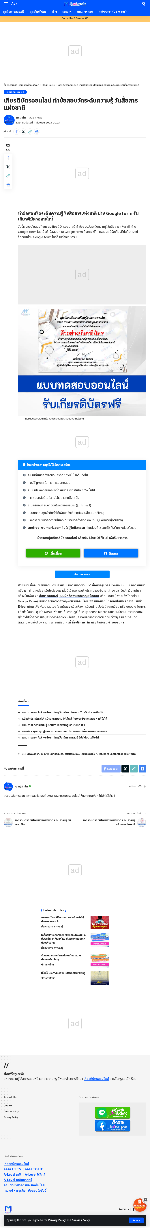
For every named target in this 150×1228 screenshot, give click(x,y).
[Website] (140, 787)
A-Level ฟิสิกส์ (35, 1174)
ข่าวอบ (116, 622)
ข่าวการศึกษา (57, 617)
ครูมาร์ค (21, 117)
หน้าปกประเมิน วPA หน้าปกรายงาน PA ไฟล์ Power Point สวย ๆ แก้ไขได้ (64, 719)
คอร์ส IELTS (12, 1169)
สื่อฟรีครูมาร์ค (101, 585)
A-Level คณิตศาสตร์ (18, 1180)
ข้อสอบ (94, 596)
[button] (136, 1220)
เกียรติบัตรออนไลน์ (15, 92)
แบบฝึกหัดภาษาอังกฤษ (74, 596)
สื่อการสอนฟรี (48, 596)
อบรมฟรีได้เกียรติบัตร (51, 754)
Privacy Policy (57, 1220)
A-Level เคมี (12, 1174)
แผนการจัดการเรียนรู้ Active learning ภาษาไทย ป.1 (53, 725)
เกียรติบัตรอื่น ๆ (89, 754)
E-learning (26, 606)
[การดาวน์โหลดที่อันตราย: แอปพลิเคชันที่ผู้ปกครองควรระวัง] (100, 922)
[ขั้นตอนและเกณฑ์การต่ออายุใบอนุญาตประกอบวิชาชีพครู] (100, 960)
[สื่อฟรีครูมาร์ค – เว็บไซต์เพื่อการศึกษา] (8, 1209)
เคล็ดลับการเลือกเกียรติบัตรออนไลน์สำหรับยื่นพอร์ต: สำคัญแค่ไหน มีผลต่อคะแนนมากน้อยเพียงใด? (63, 939)
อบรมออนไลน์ (78, 601)
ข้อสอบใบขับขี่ (37, 1190)
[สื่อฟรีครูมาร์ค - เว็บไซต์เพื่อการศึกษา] (75, 4)
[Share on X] (23, 131)
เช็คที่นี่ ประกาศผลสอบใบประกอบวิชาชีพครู (63, 973)
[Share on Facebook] (16, 131)
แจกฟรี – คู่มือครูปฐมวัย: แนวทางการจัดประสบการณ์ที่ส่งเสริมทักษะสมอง (64, 731)
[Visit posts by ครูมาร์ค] (9, 120)
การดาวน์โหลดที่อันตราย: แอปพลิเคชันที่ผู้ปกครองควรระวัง (62, 919)
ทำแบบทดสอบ (82, 574)
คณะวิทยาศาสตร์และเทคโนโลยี (24, 1185)
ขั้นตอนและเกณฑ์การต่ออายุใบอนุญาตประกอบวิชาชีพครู (61, 957)
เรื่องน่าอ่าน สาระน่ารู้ (52, 926)
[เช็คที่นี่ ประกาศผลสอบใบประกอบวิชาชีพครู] (100, 978)
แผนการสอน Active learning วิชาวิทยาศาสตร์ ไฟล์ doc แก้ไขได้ (60, 737)
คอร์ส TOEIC (34, 1169)
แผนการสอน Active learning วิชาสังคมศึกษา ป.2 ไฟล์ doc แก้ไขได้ (62, 712)
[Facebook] (145, 787)
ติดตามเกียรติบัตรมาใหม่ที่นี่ (75, 18)
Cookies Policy (81, 1220)
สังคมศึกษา (33, 754)
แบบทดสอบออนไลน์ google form (117, 754)
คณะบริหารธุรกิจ (14, 1190)
